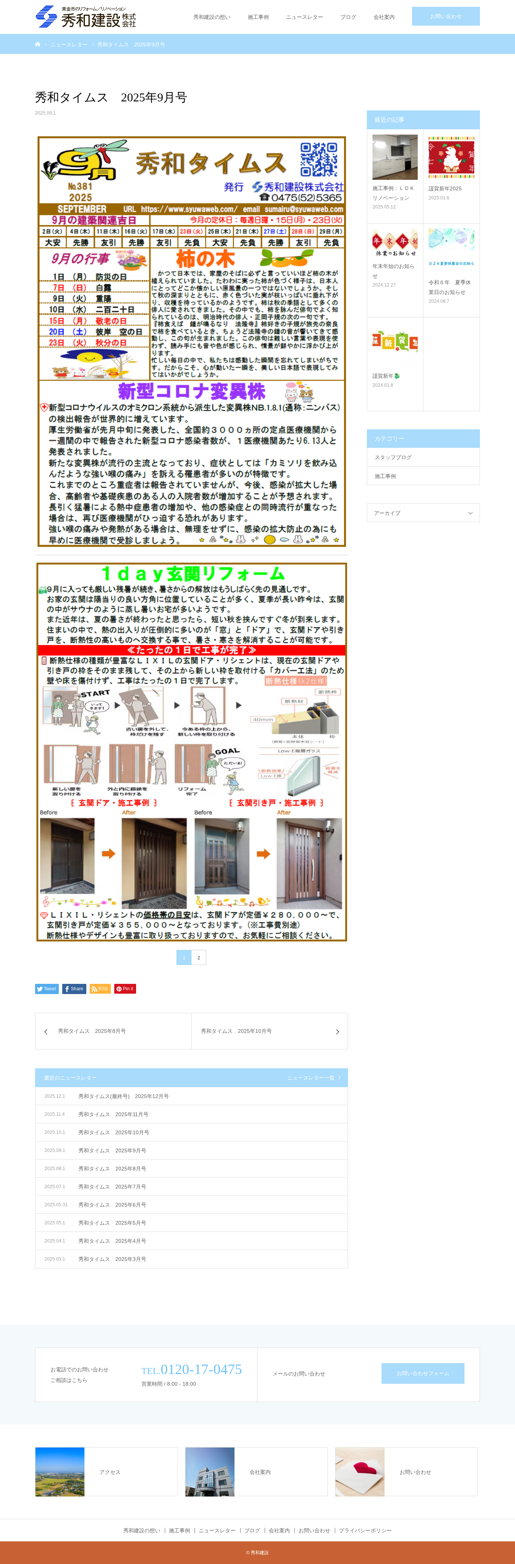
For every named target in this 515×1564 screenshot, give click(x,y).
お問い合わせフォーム (423, 1373)
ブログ (348, 17)
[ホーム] (37, 43)
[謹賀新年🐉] (395, 345)
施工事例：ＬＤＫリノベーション (393, 193)
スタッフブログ (393, 457)
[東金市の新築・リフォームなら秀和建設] (86, 17)
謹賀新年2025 (445, 188)
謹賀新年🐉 (386, 376)
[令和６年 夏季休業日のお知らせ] (451, 251)
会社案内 (384, 17)
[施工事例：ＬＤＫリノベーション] (395, 157)
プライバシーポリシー (365, 1530)
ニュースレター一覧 (311, 1078)
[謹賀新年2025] (451, 157)
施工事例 (258, 17)
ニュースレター (304, 17)
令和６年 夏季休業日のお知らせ (450, 287)
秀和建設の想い (211, 17)
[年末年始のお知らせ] (395, 243)
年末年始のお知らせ (393, 271)
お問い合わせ (446, 16)
